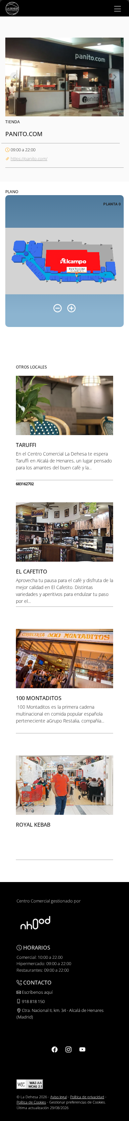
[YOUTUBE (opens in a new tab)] (82, 1049)
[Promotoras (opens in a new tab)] (35, 922)
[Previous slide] (14, 76)
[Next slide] (114, 76)
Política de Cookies (31, 1102)
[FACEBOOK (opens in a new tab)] (55, 1049)
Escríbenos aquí (37, 992)
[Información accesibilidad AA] (30, 1083)
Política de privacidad (87, 1096)
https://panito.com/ (29, 159)
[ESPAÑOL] (12, 8)
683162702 (25, 483)
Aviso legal (58, 1096)
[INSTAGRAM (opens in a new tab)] (68, 1049)
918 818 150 (33, 1001)
